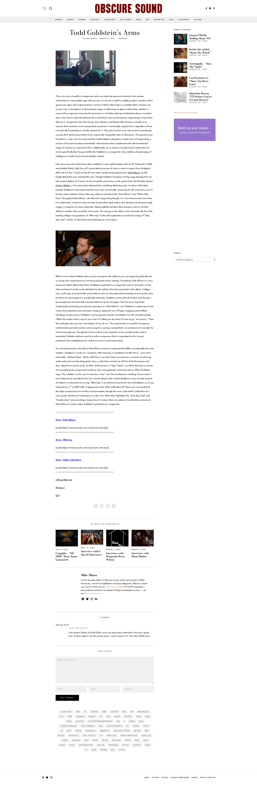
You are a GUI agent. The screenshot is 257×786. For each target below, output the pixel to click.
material (91, 730)
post (95, 740)
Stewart (113, 745)
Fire (147, 716)
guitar (80, 721)
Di (101, 716)
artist (114, 711)
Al (85, 711)
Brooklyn (143, 711)
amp (104, 711)
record (116, 740)
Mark (78, 730)
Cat (61, 716)
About (146, 777)
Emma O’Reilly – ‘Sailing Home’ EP (199, 36)
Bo (132, 711)
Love (146, 726)
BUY (58, 496)
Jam (141, 721)
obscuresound (129, 735)
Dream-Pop (159, 19)
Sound (100, 745)
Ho (118, 721)
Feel (138, 716)
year (122, 749)
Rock (138, 19)
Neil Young (89, 735)
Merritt (105, 730)
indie (132, 721)
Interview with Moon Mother (140, 554)
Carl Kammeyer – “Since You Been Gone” (199, 81)
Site (145, 740)
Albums (82, 19)
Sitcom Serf (62, 625)
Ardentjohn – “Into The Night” (200, 65)
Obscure (111, 735)
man (69, 730)
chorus (80, 716)
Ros (137, 740)
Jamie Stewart (69, 726)
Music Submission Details (186, 113)
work (104, 749)
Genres (58, 19)
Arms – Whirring (64, 440)
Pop (147, 19)
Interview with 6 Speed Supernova (91, 552)
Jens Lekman (88, 726)
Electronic (184, 19)
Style (125, 745)
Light (136, 726)
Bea (124, 711)
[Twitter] (210, 8)
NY (101, 735)
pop (86, 740)
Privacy (165, 777)
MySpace (74, 735)
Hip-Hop (198, 19)
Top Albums (125, 19)
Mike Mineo (91, 38)
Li (128, 726)
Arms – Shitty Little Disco (68, 460)
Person (76, 740)
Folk (171, 19)
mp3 (147, 730)
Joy (101, 726)
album (94, 711)
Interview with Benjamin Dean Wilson (115, 556)
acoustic (66, 711)
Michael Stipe (122, 730)
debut (92, 716)
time (147, 745)
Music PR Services (208, 777)
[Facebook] (206, 8)
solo (62, 745)
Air (78, 711)
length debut (115, 726)
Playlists (94, 19)
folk (69, 721)
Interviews (109, 19)
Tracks (70, 19)
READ (105, 740)
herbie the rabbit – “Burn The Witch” (200, 50)
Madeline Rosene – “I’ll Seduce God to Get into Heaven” (200, 96)
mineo (137, 730)
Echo (117, 716)
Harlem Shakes (63, 186)
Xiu (113, 749)
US (86, 749)
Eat (108, 716)
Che (70, 716)
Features (122, 38)
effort (128, 716)
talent (137, 745)
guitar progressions (100, 721)
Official (146, 735)
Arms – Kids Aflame (65, 420)
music (61, 735)
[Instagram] (214, 8)
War (94, 749)
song (72, 745)
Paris (65, 740)
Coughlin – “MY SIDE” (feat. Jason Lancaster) (66, 556)
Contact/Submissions (180, 777)
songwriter (86, 745)
